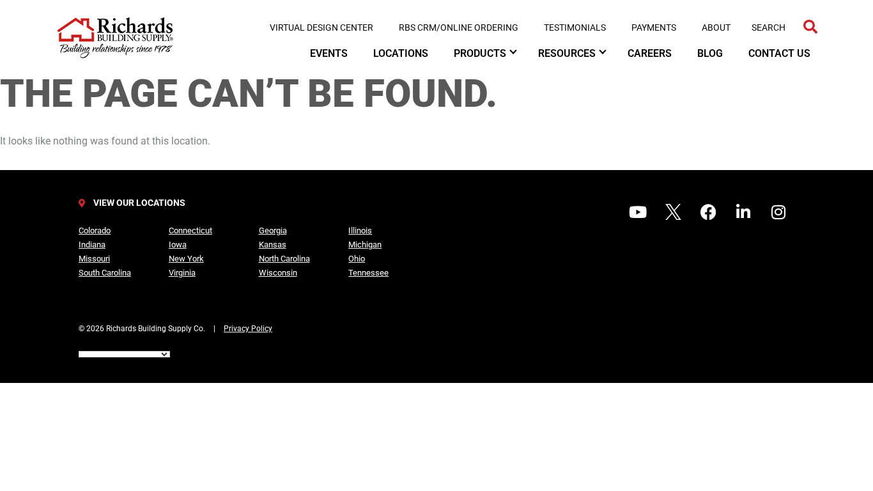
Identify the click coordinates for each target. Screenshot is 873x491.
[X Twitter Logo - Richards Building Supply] (673, 212)
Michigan (365, 244)
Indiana (92, 244)
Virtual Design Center (321, 27)
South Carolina (105, 272)
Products (480, 53)
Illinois (360, 230)
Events (329, 53)
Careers (650, 53)
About (716, 27)
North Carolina (284, 258)
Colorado (95, 230)
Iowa (178, 244)
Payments (653, 27)
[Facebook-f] (708, 212)
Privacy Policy (248, 328)
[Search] (810, 27)
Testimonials (575, 27)
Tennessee (368, 272)
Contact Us (779, 53)
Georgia (273, 230)
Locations (400, 53)
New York (186, 258)
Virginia (182, 272)
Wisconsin (278, 272)
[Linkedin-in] (743, 212)
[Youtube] (638, 212)
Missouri (94, 258)
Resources (567, 53)
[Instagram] (778, 212)
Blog (710, 53)
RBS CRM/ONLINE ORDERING (458, 27)
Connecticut (190, 230)
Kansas (272, 244)
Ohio (356, 258)
